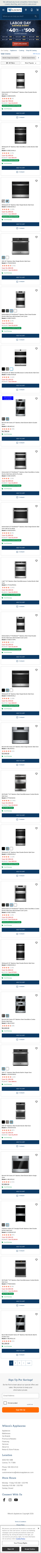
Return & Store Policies (10, 1450)
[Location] (25, 9)
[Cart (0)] (37, 9)
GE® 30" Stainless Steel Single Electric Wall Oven (16, 261)
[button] (3, 9)
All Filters (12, 63)
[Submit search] (35, 16)
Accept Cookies (30, 1549)
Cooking (21, 50)
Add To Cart (20, 113)
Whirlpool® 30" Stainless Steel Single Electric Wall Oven (18, 205)
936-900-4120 (13, 1467)
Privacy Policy (20, 1525)
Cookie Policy (20, 1539)
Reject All (11, 1549)
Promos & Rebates (9, 1439)
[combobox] (30, 63)
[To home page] (14, 10)
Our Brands (6, 1436)
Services (5, 1444)
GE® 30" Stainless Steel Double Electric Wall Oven (16, 1126)
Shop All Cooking (31, 50)
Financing (5, 1442)
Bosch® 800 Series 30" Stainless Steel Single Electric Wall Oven (20, 746)
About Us (5, 1447)
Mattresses (6, 1433)
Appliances (13, 50)
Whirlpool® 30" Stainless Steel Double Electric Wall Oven (18, 852)
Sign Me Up (20, 1410)
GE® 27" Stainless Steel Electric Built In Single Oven (17, 1072)
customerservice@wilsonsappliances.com (18, 1472)
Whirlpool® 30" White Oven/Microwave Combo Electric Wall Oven (20, 372)
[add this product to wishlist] (36, 71)
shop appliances (20, 44)
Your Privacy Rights (20, 1543)
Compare (21, 117)
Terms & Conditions (20, 1521)
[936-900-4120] (31, 9)
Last (28, 1363)
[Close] (38, 1528)
